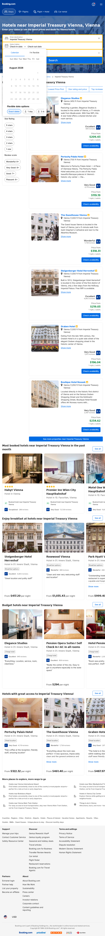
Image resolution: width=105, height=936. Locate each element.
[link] (14, 125)
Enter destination (16, 37)
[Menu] (101, 4)
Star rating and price (77, 89)
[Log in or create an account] (93, 4)
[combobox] (53, 39)
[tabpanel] (24, 86)
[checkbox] (38, 73)
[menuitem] (9, 12)
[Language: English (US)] (5, 917)
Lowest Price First (56, 89)
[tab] (15, 52)
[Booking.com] (8, 4)
